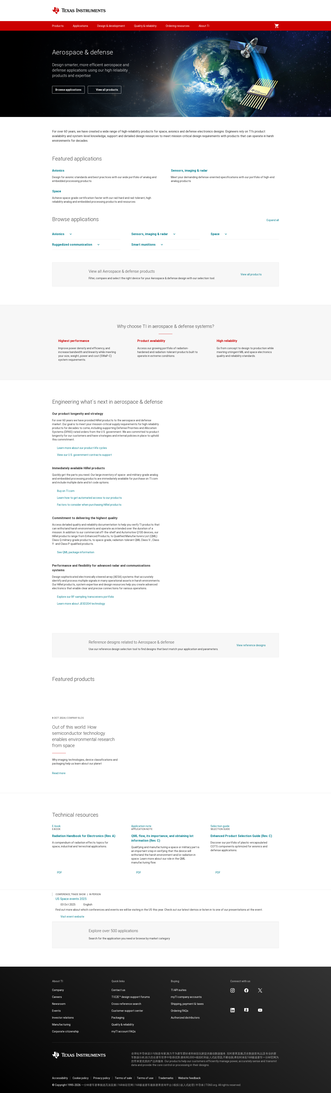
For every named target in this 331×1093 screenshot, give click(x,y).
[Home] (79, 10)
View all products (251, 274)
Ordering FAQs (179, 1010)
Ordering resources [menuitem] (177, 25)
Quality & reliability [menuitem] (145, 25)
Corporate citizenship (65, 1031)
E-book (56, 826)
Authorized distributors (185, 1017)
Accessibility (60, 1078)
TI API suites (178, 990)
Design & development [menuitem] (111, 25)
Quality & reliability (122, 1024)
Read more (59, 773)
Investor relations (63, 1017)
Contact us (118, 990)
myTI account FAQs (123, 1031)
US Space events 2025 (71, 899)
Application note (141, 826)
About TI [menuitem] (204, 25)
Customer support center (127, 1010)
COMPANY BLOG (75, 718)
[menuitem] (276, 26)
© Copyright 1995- (66, 1084)
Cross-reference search (126, 1003)
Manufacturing (61, 1024)
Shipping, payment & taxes (187, 1003)
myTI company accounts (186, 996)
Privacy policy (101, 1078)
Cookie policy (80, 1078)
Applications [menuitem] (80, 25)
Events (56, 1010)
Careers (57, 996)
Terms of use (145, 1078)
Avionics (58, 170)
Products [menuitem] (58, 25)
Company (58, 990)
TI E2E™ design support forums (130, 996)
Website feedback (189, 1078)
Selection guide (220, 826)
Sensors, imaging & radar (189, 170)
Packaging (117, 1017)
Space (56, 191)
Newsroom (59, 1003)
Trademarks (165, 1078)
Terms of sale (123, 1078)
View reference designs (251, 645)
